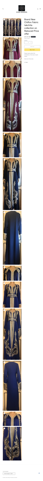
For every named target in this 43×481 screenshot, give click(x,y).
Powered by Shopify (13, 477)
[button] (3, 9)
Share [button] (26, 62)
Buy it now (32, 49)
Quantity (25, 40)
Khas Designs (8, 477)
